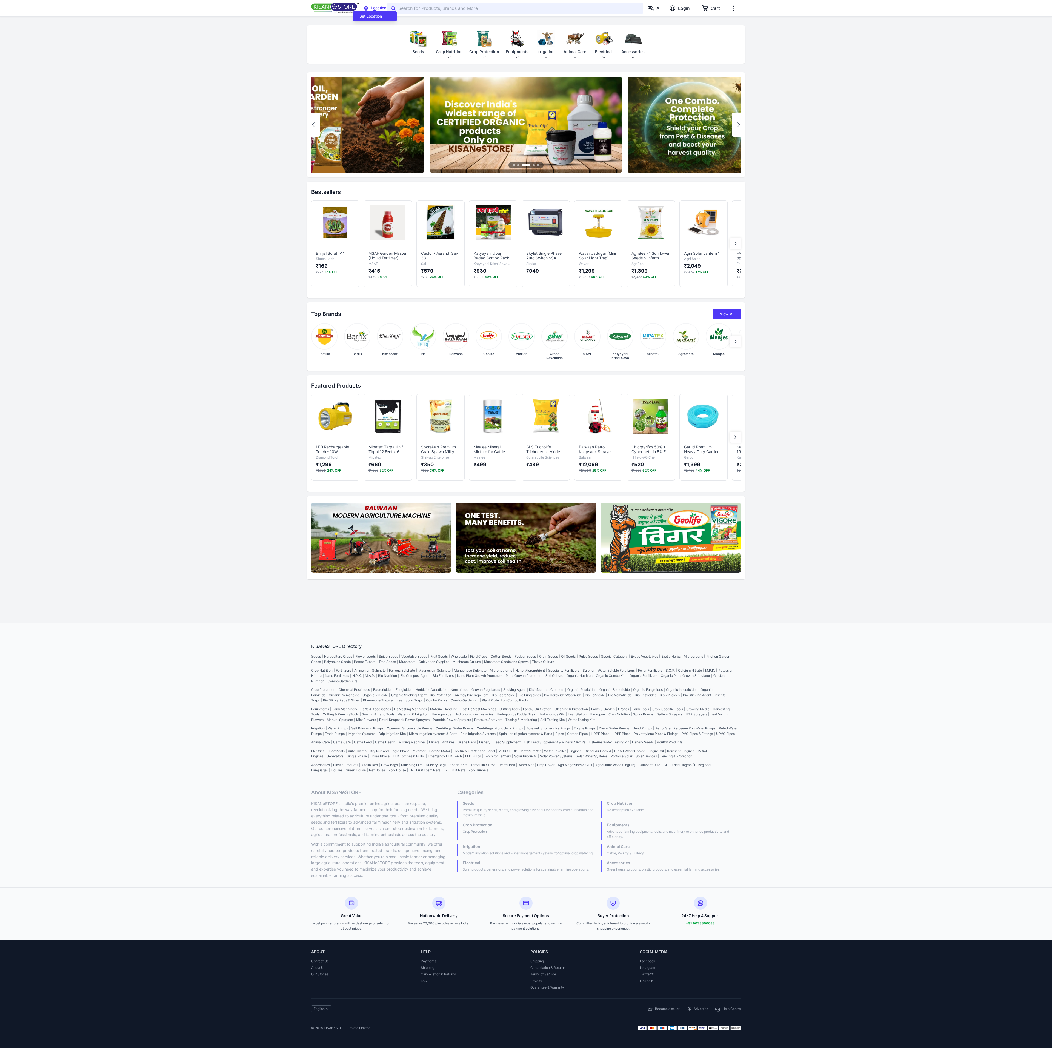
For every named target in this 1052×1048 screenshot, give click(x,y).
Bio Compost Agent (415, 676)
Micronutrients (501, 670)
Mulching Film (411, 765)
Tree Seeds (387, 662)
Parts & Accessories (376, 709)
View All (727, 313)
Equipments (320, 709)
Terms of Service (543, 974)
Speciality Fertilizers (563, 670)
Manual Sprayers (340, 720)
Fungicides (404, 690)
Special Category (614, 656)
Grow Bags (389, 765)
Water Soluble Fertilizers (616, 670)
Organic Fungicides (648, 690)
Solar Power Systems (556, 756)
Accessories (320, 765)
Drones (623, 709)
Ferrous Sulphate (402, 670)
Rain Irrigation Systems (478, 734)
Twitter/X (647, 974)
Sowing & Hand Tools (378, 714)
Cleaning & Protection (571, 709)
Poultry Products (669, 742)
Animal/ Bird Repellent (471, 695)
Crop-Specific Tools (667, 709)
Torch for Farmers (497, 756)
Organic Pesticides (581, 690)
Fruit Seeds (439, 656)
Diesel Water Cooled (629, 751)
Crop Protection (323, 690)
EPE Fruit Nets (454, 770)
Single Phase (357, 756)
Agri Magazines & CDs (575, 765)
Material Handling (443, 709)
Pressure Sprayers (488, 720)
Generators (335, 756)
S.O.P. (670, 670)
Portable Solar (621, 756)
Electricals (337, 751)
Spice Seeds (388, 656)
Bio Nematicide (619, 695)
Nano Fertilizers (337, 676)
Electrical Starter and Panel (474, 751)
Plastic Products (345, 765)
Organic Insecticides (681, 690)
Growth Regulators (485, 690)
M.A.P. (370, 676)
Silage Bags (467, 742)
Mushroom (407, 662)
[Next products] (735, 243)
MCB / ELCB (507, 751)
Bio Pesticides (645, 695)
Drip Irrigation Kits (392, 734)
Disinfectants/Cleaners (546, 690)
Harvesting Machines (410, 709)
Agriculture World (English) (615, 765)
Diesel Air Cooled (598, 751)
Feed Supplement (507, 742)
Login (684, 8)
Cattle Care (342, 742)
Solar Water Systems (591, 756)
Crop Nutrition (322, 670)
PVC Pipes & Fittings (697, 734)
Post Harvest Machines (478, 709)
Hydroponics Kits (552, 714)
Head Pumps (642, 728)
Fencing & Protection (676, 756)
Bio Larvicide (595, 695)
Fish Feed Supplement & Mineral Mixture (554, 742)
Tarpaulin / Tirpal (483, 765)
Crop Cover (545, 765)
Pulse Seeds (588, 656)
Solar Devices (646, 756)
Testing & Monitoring (521, 720)
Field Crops (478, 656)
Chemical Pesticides (354, 690)
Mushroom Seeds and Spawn (506, 662)
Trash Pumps (335, 734)
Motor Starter (531, 751)
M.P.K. (710, 670)
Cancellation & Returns (438, 974)
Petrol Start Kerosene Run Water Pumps (685, 728)
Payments (428, 961)
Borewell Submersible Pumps (548, 728)
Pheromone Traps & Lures (382, 700)
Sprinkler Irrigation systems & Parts (525, 734)
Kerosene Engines (680, 751)
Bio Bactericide (503, 695)
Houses (336, 770)
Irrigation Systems (361, 734)
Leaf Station (577, 714)
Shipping (427, 968)
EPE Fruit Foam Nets (424, 770)
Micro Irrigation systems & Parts (433, 734)
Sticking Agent (514, 690)
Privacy (536, 981)
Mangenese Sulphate (470, 670)
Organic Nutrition (580, 676)
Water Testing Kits (581, 720)
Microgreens (693, 656)
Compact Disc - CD (653, 765)
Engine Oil (656, 751)
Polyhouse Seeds (337, 662)
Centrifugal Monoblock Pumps (500, 728)
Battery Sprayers (669, 714)
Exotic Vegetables (644, 656)
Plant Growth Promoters (524, 676)
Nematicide (459, 690)
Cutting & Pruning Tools (341, 714)
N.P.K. (357, 676)
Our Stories (319, 974)
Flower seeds (365, 656)
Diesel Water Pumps (614, 728)
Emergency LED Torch (445, 756)
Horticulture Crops (338, 656)
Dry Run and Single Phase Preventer (397, 751)
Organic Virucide (375, 695)
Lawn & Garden (603, 709)
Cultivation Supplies (434, 662)
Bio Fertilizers (443, 676)
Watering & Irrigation (413, 714)
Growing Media (698, 709)
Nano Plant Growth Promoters (479, 676)
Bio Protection (440, 695)
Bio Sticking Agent (697, 695)
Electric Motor (439, 751)
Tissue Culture (543, 662)
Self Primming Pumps (367, 728)
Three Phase (380, 756)
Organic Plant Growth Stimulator (685, 676)
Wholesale (459, 656)
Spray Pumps (643, 714)
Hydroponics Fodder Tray (516, 714)
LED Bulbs (473, 756)
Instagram (647, 968)
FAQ (424, 981)
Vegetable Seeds (414, 656)
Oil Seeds (568, 656)
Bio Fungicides (529, 695)
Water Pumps (338, 728)
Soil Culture (554, 676)
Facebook (647, 961)
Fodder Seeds (525, 656)
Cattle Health (385, 742)
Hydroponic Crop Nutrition (610, 714)
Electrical (318, 751)
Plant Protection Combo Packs (505, 700)
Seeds (316, 656)
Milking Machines (412, 742)
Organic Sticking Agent (409, 695)
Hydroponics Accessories (473, 714)
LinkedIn (646, 981)
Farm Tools (640, 709)
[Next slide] (738, 125)
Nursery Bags (436, 765)
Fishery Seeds (643, 742)
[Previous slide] (313, 125)
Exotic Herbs (671, 656)
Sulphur (588, 670)
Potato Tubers (364, 662)
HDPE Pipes (600, 734)
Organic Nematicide (344, 695)
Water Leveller (555, 751)
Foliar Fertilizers (650, 670)
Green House (356, 770)
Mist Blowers (366, 720)
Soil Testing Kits (552, 720)
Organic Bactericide (614, 690)
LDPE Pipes (621, 734)
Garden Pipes (577, 734)
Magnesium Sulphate (434, 670)
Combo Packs (436, 700)
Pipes (559, 734)
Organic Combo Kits (611, 676)
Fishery (484, 742)
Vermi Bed (507, 765)
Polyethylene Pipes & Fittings (656, 734)
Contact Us (319, 961)
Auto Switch (357, 751)
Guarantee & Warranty (547, 987)
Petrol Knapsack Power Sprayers (404, 720)
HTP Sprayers (696, 714)
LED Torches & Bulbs (409, 756)
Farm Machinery (344, 709)
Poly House (397, 770)
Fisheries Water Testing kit (609, 742)
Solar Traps (414, 700)
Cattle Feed (363, 742)
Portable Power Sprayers (452, 720)
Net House (377, 770)
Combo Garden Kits (342, 681)
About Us (318, 968)
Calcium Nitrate (690, 670)
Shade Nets (458, 765)
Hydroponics (441, 714)
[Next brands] (735, 341)
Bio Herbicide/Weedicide (563, 695)
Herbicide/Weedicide (431, 690)
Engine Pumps (585, 728)
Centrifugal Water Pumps (454, 728)
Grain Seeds (548, 656)
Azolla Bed (369, 765)
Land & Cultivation (537, 709)
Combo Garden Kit (465, 700)
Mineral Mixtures (441, 742)
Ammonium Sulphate (370, 670)
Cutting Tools (509, 709)
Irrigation (318, 728)
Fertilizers (343, 670)
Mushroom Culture (467, 662)
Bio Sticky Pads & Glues (341, 700)
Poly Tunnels (478, 770)
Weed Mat (526, 765)
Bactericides (382, 690)
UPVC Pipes (725, 734)
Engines (575, 751)
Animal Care (320, 742)
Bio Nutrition (387, 676)
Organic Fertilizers (644, 676)
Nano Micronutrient (530, 670)
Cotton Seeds (501, 656)
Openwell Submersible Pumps (409, 728)
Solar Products (525, 756)
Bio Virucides (670, 695)
